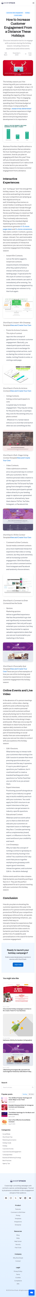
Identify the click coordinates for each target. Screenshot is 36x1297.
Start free (18, 965)
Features (18, 1209)
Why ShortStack (18, 1258)
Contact (18, 1261)
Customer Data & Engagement (12, 1151)
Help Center (18, 1241)
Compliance (18, 1280)
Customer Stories (8, 1149)
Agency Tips (6, 1163)
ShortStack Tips (7, 1137)
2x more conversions (24, 229)
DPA (18, 1284)
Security (18, 1244)
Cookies (18, 1277)
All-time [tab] (31, 1094)
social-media (18, 15)
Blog (18, 1235)
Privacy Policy (18, 1271)
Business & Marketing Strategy (12, 1157)
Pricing (18, 1215)
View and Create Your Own (20, 325)
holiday (27, 12)
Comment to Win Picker (18, 1212)
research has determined (21, 108)
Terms (18, 1274)
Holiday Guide (7, 1143)
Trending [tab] (24, 1094)
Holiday (5, 1146)
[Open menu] (33, 3)
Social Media (6, 1134)
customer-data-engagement (15, 12)
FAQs (18, 1238)
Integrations (18, 1221)
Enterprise (18, 1225)
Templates (18, 1218)
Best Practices (7, 1160)
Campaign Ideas (7, 1154)
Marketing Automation (9, 1140)
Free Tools (18, 1247)
